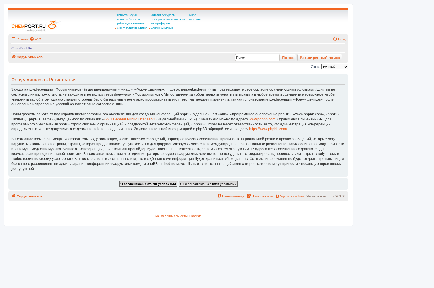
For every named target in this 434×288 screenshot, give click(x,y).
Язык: (315, 66)
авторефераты (161, 23)
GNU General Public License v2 (129, 119)
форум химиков (162, 27)
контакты (195, 19)
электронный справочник (168, 19)
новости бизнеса (128, 19)
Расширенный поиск (320, 57)
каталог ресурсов (163, 15)
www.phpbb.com (262, 119)
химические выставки (132, 27)
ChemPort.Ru (21, 48)
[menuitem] (35, 39)
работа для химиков (130, 23)
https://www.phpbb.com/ (268, 129)
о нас (192, 15)
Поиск (288, 57)
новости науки (127, 15)
